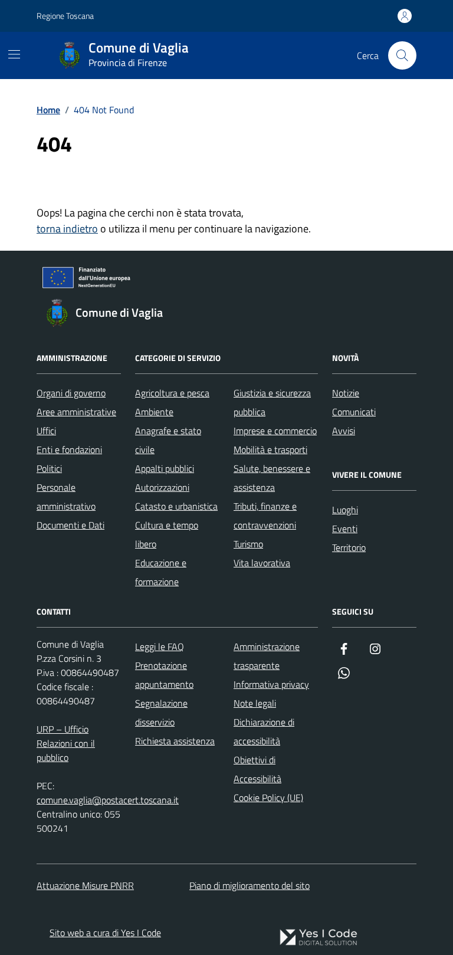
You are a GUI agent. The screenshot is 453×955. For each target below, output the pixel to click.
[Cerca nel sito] (402, 55)
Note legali (255, 703)
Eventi (344, 528)
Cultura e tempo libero (166, 534)
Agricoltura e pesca (172, 393)
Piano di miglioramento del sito (249, 885)
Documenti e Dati (70, 525)
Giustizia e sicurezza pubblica (272, 402)
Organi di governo (71, 393)
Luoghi (345, 510)
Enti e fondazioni (69, 449)
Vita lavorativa (262, 563)
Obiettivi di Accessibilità (257, 769)
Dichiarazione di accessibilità (264, 731)
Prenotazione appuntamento (164, 674)
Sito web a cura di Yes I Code (105, 933)
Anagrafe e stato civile (168, 440)
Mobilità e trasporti (270, 449)
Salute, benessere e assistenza (272, 477)
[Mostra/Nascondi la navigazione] (14, 54)
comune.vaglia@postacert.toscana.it (108, 800)
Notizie (345, 393)
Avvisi (343, 431)
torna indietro (67, 229)
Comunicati (354, 412)
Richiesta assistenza (175, 741)
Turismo (248, 544)
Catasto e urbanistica (176, 506)
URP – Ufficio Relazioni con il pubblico (66, 743)
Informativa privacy (271, 684)
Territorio (349, 547)
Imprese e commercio (275, 431)
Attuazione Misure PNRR (85, 885)
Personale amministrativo (66, 496)
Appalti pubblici (164, 468)
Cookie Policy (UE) (268, 797)
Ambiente (154, 412)
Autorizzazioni (162, 487)
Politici (49, 468)
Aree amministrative (76, 412)
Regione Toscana (65, 15)
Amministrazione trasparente (267, 655)
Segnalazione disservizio (161, 712)
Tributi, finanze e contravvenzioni (265, 515)
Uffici (46, 431)
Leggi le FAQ (159, 646)
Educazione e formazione (160, 572)
